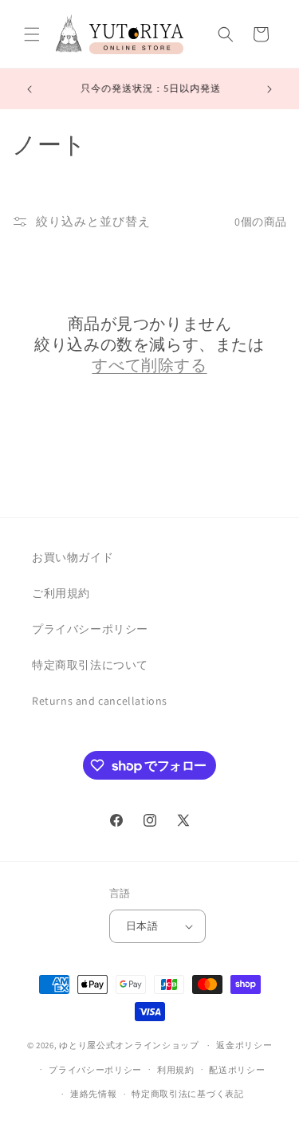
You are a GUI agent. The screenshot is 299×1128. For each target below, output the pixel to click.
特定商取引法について (90, 665)
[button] (31, 34)
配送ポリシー (237, 1069)
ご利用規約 (61, 593)
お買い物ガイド (72, 557)
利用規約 (176, 1069)
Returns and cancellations (99, 701)
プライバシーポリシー (90, 629)
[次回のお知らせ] (269, 89)
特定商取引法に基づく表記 (187, 1093)
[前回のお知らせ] (29, 89)
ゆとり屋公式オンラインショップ (129, 1045)
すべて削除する (149, 365)
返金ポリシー (244, 1045)
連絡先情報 (93, 1093)
